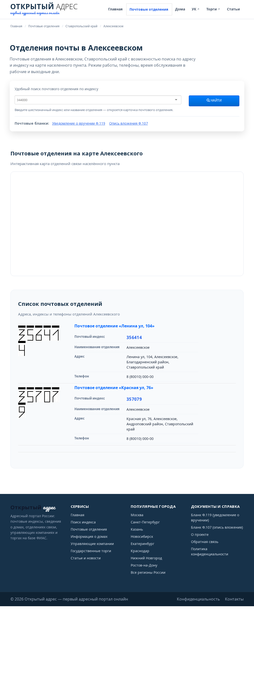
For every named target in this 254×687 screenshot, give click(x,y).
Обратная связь (204, 541)
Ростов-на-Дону (144, 565)
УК (196, 9)
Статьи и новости (86, 558)
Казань (137, 529)
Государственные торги (91, 550)
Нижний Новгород (146, 558)
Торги (213, 9)
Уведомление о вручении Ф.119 (78, 123)
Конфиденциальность (198, 599)
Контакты (234, 599)
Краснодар (140, 550)
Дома (180, 9)
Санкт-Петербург (145, 522)
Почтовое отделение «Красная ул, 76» (113, 387)
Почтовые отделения (148, 9)
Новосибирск (142, 536)
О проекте (200, 534)
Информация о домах (89, 536)
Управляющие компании (92, 543)
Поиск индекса (83, 522)
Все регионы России (148, 572)
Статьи (233, 9)
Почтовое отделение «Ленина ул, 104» (114, 326)
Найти (216, 101)
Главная (115, 9)
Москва (137, 515)
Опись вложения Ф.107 (128, 123)
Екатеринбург (142, 543)
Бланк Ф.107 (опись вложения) (217, 527)
